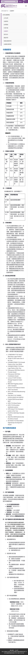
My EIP (16, 650)
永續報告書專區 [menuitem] (7, 44)
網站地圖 (12, 650)
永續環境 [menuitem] (6, 21)
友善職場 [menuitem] (6, 24)
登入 (20, 1)
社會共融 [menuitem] (6, 28)
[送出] (16, 1)
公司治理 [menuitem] (6, 18)
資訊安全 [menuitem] (6, 34)
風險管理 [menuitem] (6, 37)
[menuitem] (6, 14)
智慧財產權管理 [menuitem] (7, 41)
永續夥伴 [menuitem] (6, 31)
